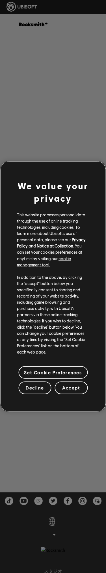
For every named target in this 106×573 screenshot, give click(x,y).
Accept (71, 387)
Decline (35, 387)
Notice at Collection (55, 245)
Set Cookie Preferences (53, 372)
